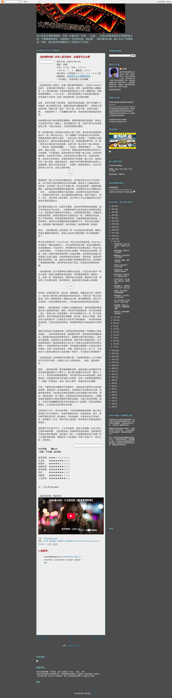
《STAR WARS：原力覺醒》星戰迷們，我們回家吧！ (121, 281)
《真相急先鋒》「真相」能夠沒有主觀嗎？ (121, 271)
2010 (113, 362)
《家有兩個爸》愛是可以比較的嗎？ (121, 251)
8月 (114, 326)
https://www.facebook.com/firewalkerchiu (122, 107)
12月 (115, 241)
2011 (113, 359)
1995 (113, 404)
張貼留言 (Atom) (73, 645)
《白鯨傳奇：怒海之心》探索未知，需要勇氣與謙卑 (121, 307)
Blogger (94, 693)
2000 (113, 392)
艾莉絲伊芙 (52, 541)
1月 (114, 347)
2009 (113, 365)
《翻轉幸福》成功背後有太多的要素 (121, 256)
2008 (113, 368)
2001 (113, 389)
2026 (113, 206)
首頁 (71, 638)
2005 (113, 377)
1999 (113, 395)
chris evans (95, 541)
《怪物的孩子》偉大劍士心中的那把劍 (121, 296)
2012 (113, 356)
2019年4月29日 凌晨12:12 (72, 557)
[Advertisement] (70, 616)
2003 (113, 383)
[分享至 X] (52, 544)
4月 (114, 338)
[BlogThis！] (50, 544)
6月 (114, 332)
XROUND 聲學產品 (115, 165)
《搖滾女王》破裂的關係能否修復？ (121, 312)
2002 (113, 386)
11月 (115, 317)
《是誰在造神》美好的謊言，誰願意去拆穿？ (121, 275)
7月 (114, 329)
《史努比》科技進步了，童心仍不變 (121, 266)
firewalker (41, 544)
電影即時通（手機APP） (117, 174)
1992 (113, 407)
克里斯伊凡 (61, 541)
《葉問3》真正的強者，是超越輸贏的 (121, 291)
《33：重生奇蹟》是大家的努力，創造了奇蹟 (121, 301)
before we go (86, 541)
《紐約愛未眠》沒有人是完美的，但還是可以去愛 (121, 245)
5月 (114, 335)
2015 (113, 239)
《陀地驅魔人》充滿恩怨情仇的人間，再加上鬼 (121, 287)
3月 (114, 341)
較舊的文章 (98, 638)
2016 (113, 236)
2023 (113, 215)
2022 (113, 218)
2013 (113, 353)
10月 (115, 320)
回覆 (45, 563)
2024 (113, 212)
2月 (114, 344)
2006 (113, 374)
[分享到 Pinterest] (56, 544)
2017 (113, 233)
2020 (113, 224)
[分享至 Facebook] (54, 544)
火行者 (45, 541)
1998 (113, 398)
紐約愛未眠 (69, 541)
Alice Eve (77, 541)
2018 (113, 230)
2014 (113, 350)
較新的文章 (43, 638)
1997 (113, 401)
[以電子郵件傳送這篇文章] (48, 544)
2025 (113, 209)
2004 (113, 380)
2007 (113, 371)
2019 (113, 227)
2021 (113, 221)
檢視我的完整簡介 (115, 89)
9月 (114, 323)
